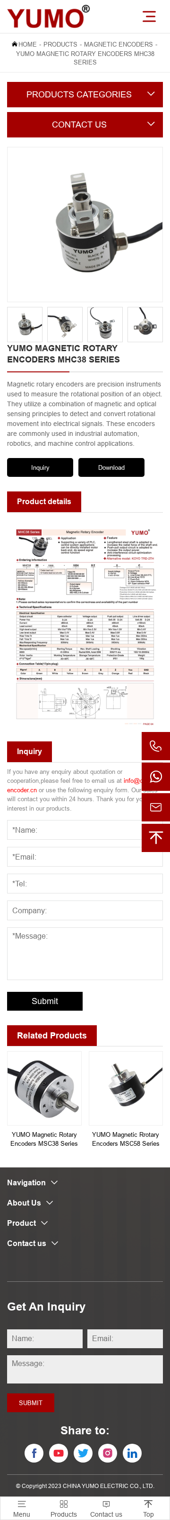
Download (111, 467)
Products (60, 44)
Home (27, 44)
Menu (21, 1509)
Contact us (106, 1509)
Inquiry (40, 467)
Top (148, 1509)
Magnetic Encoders (118, 44)
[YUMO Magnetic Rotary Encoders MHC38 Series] (85, 224)
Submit (45, 1001)
